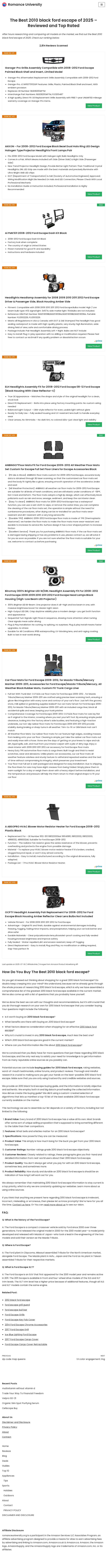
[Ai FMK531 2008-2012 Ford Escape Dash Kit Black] (53, 219)
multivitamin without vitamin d (18, 1388)
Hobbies (7, 1490)
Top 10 (5, 1470)
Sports (5, 1485)
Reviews (6, 1451)
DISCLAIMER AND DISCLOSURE (18, 1515)
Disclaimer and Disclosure (16, 1422)
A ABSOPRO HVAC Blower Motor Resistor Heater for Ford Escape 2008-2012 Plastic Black (52, 828)
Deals (5, 1461)
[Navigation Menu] (101, 4)
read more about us (54, 1204)
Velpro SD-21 (9, 1398)
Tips (5, 1480)
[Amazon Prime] (98, 341)
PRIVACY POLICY (12, 1510)
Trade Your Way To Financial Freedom (23, 1393)
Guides (5, 1465)
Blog (4, 1456)
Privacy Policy (9, 1427)
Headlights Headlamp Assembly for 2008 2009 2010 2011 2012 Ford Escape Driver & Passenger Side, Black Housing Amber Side (52, 299)
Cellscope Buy (10, 1408)
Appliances (8, 1475)
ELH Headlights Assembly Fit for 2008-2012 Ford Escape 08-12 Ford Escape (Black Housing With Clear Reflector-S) (52, 388)
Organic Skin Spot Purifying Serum (20, 1403)
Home (5, 1446)
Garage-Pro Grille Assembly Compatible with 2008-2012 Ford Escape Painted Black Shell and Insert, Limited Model (49, 70)
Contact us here (21, 1204)
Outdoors (8, 1495)
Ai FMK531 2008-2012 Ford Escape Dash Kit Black (36, 233)
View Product (93, 105)
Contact (6, 1437)
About (5, 1432)
